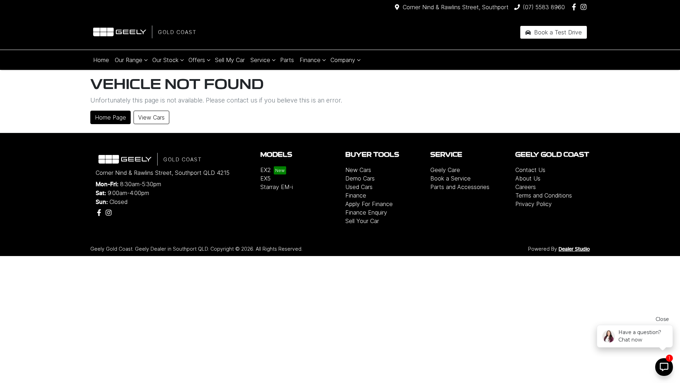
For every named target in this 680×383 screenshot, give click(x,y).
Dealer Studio (574, 249)
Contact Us (530, 169)
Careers (525, 186)
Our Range (128, 59)
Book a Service (450, 178)
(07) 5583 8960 (544, 7)
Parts (287, 59)
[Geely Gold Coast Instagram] (585, 7)
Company (342, 59)
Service (260, 59)
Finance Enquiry (366, 212)
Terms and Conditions (543, 195)
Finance (310, 59)
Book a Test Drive (557, 32)
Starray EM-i (276, 186)
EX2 (265, 169)
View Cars (151, 117)
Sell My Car (230, 59)
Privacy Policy (533, 203)
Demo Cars (360, 178)
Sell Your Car (362, 220)
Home (101, 59)
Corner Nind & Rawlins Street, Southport (456, 7)
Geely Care (445, 169)
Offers (196, 59)
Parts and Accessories (459, 186)
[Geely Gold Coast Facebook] (575, 7)
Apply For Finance (369, 203)
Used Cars (359, 186)
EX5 (265, 178)
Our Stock (165, 59)
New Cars (358, 169)
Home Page (110, 117)
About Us (527, 178)
